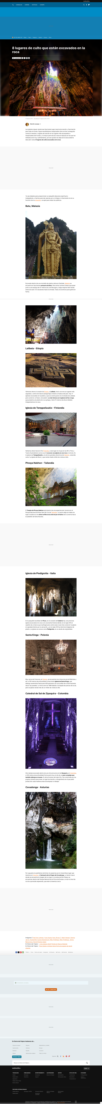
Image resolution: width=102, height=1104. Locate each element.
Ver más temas (17, 1056)
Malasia (67, 283)
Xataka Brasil (15, 1093)
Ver (51, 989)
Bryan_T (58, 938)
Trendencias (72, 1074)
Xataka (14, 1074)
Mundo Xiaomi (16, 1082)
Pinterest (66, 1056)
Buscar (87, 1063)
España (27, 4)
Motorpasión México (61, 1092)
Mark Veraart (66, 938)
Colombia (73, 773)
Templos (52, 952)
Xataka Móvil (15, 1076)
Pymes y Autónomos (83, 1077)
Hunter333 (33, 940)
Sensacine (37, 1074)
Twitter (84, 5)
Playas (25, 37)
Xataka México (16, 1091)
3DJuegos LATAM (28, 1091)
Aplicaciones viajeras (30, 1053)
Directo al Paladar (50, 1074)
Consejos (19, 4)
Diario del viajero (38, 952)
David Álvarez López (39, 942)
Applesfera (15, 1078)
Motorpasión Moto (62, 1076)
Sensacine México (39, 1091)
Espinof (37, 1076)
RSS (63, 1056)
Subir (85, 1068)
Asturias (35, 875)
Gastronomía (15, 1048)
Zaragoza (35, 37)
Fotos (32, 952)
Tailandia (54, 512)
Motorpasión (61, 1074)
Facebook (86, 5)
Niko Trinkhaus (54, 940)
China (50, 37)
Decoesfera (71, 1076)
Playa (29, 37)
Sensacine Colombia (37, 1094)
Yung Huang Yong (49, 938)
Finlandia (46, 451)
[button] (35, 124)
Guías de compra (16, 1045)
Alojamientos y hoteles (44, 1045)
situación (38, 200)
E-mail (29, 58)
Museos (27, 1045)
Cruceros (41, 1050)
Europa (42, 4)
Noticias (34, 4)
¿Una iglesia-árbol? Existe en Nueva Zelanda (53, 944)
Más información (61, 1102)
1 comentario (17, 58)
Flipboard (89, 5)
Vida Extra (26, 1076)
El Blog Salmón (84, 1074)
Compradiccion (72, 1078)
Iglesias (46, 952)
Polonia (45, 679)
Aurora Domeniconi (43, 940)
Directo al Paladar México (50, 1092)
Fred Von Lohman (38, 938)
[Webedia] (86, 1)
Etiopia (46, 391)
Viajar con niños (42, 1053)
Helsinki (66, 455)
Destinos (14, 1050)
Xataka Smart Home (17, 1080)
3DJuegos (26, 1074)
